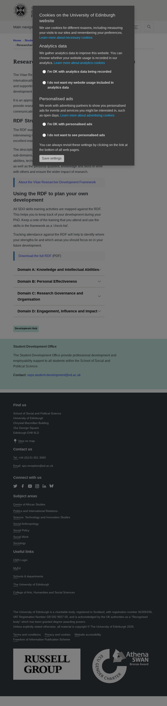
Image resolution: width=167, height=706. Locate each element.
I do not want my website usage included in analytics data (80, 85)
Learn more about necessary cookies (65, 37)
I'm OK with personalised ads (69, 124)
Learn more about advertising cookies (87, 115)
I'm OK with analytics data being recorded (79, 71)
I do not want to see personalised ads (76, 135)
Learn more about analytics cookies (79, 63)
